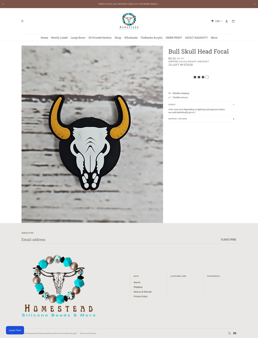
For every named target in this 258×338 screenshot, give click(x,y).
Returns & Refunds (143, 291)
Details (171, 104)
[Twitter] (229, 333)
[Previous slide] (3, 4)
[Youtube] (234, 333)
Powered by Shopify (68, 333)
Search (137, 282)
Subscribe (228, 239)
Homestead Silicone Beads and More (43, 333)
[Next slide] (254, 4)
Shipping (138, 286)
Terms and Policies (88, 333)
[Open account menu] (226, 21)
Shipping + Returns (177, 119)
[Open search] (22, 21)
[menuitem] (214, 37)
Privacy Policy (141, 296)
